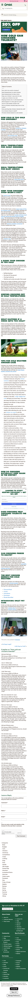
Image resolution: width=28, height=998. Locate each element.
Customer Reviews (8, 919)
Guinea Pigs (5, 868)
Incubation (6, 978)
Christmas (5, 852)
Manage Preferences (14, 995)
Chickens (17, 639)
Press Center (7, 921)
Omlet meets (6, 876)
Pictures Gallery (7, 944)
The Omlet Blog (6, 20)
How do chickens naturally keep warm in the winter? (13, 106)
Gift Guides (5, 866)
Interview (5, 874)
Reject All (14, 992)
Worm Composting (21, 968)
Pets (3, 880)
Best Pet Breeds (20, 933)
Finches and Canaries (6, 969)
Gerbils (4, 864)
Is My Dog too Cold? (20, 646)
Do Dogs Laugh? (6, 644)
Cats (3, 848)
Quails (18, 964)
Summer (4, 892)
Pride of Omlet (6, 882)
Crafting (4, 858)
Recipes (4, 886)
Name (3, 810)
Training (4, 894)
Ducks (17, 943)
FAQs (18, 920)
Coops (4, 856)
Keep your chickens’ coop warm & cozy (12, 96)
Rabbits (4, 884)
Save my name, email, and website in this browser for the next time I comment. (12, 825)
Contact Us (19, 919)
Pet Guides (5, 956)
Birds (3, 845)
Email (3, 816)
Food (3, 862)
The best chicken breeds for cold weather (12, 112)
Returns (18, 924)
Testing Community (6, 951)
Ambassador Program (6, 941)
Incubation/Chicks (7, 872)
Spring (4, 890)
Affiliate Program (8, 946)
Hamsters (5, 870)
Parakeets (5, 878)
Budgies (4, 847)
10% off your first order (14, 1)
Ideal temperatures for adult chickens (11, 92)
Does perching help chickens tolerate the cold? (13, 109)
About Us (6, 917)
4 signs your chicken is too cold (9, 98)
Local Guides (7, 948)
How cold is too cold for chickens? (10, 90)
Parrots (18, 949)
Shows (4, 888)
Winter (4, 896)
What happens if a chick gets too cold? (12, 101)
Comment (4, 802)
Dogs (3, 860)
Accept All (14, 988)
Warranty (19, 926)
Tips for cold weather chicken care (10, 103)
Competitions (6, 854)
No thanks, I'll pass (14, 506)
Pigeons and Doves (21, 951)
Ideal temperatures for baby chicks (11, 94)
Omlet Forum (7, 936)
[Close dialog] (26, 489)
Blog (5, 938)
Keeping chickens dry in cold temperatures (12, 99)
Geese (17, 945)
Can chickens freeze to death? (9, 111)
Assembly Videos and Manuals (20, 929)
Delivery (19, 922)
